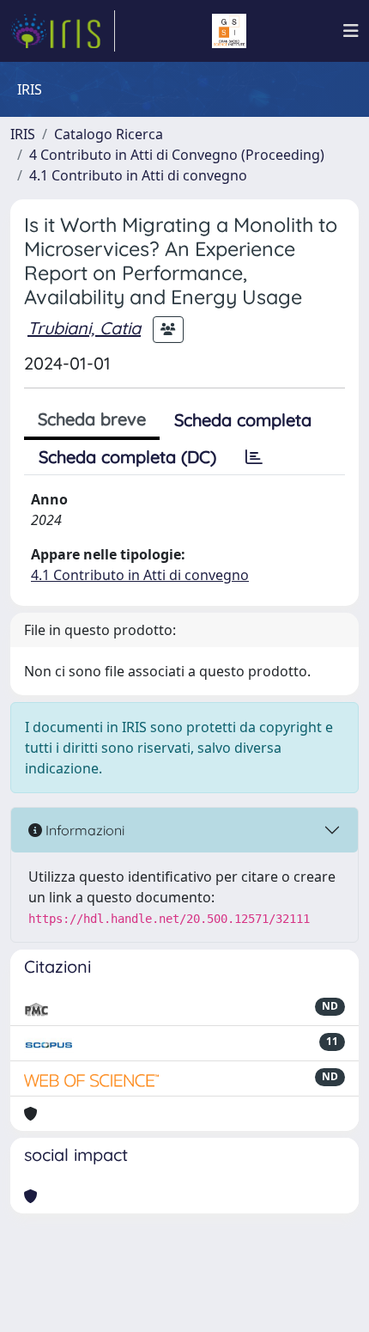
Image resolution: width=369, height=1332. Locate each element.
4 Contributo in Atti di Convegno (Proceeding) (176, 154)
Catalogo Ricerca (108, 134)
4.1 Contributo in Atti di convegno (138, 175)
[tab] (254, 457)
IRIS (22, 134)
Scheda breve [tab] (92, 419)
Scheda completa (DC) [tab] (127, 456)
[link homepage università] (229, 31)
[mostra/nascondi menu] (351, 31)
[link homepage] (62, 31)
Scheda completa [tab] (243, 420)
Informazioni (83, 830)
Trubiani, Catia (84, 328)
